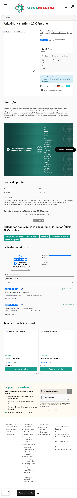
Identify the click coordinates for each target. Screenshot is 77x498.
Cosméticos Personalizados (29, 448)
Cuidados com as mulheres (60, 237)
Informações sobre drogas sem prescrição (29, 459)
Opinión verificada (69, 289)
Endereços (43, 432)
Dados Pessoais (45, 435)
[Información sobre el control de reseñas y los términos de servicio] (29, 266)
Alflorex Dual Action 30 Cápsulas (50, 358)
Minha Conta (44, 424)
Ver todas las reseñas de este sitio (20, 270)
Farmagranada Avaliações (28, 425)
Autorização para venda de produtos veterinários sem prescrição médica (29, 469)
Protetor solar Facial (11, 430)
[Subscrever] (69, 391)
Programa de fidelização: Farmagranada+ (29, 479)
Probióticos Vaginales (12, 240)
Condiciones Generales (28, 441)
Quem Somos (28, 434)
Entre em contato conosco (29, 430)
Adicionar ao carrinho (26, 493)
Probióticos (20, 237)
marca (5, 198)
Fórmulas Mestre (29, 444)
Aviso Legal (27, 437)
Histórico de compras (43, 428)
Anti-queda (10, 434)
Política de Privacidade (27, 453)
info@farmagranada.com (63, 449)
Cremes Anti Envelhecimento (12, 425)
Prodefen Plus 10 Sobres (12, 358)
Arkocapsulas (9, 237)
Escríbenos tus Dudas (65, 149)
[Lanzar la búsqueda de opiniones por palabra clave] (73, 283)
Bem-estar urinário (32, 237)
